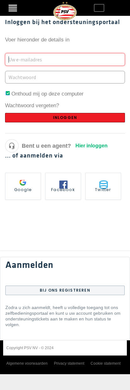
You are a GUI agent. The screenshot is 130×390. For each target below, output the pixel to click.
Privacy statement (69, 363)
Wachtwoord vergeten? (32, 105)
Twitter (103, 190)
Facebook (63, 190)
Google (23, 190)
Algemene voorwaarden (27, 363)
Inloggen (28, 8)
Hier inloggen (91, 145)
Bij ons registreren (65, 290)
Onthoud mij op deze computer (47, 94)
